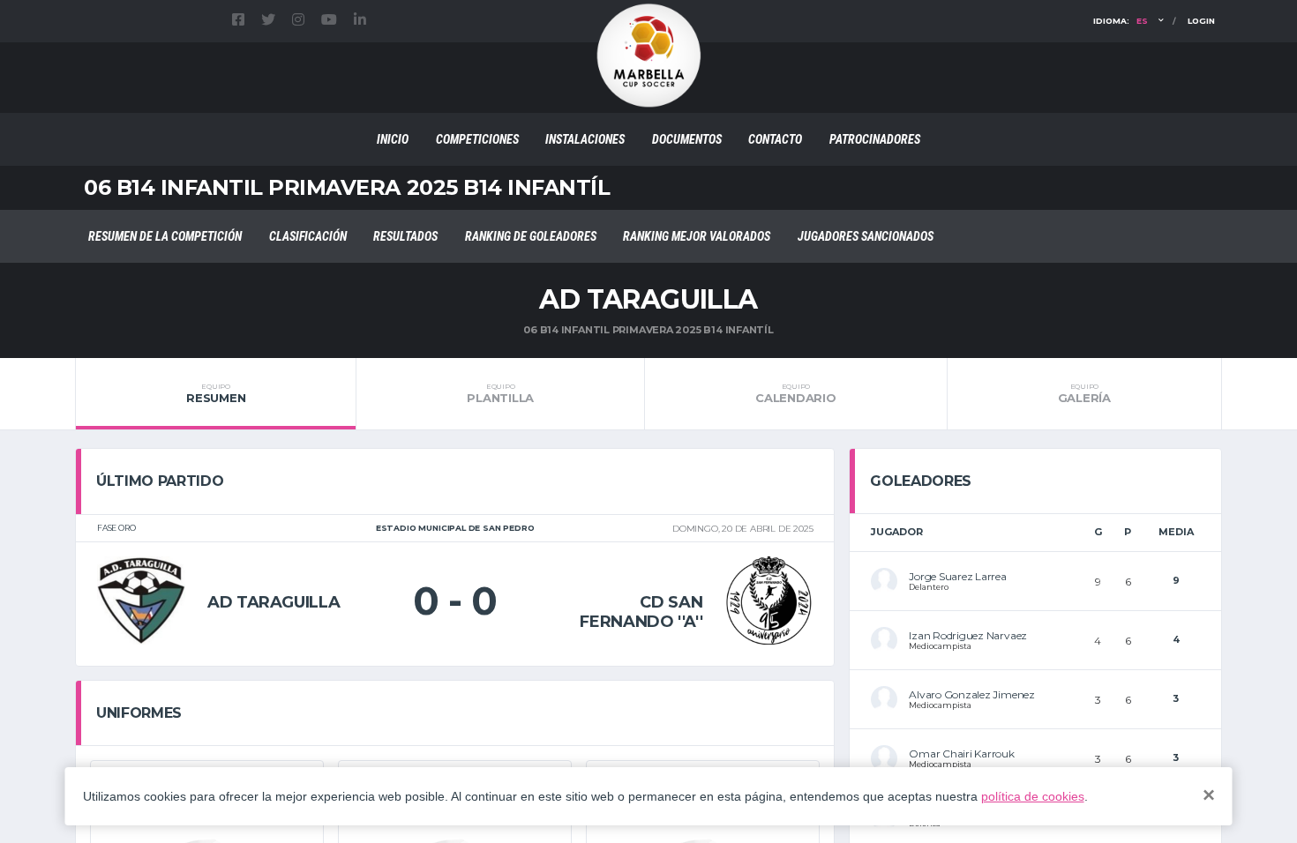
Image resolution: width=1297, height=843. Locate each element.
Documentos (687, 139)
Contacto (775, 139)
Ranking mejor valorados (696, 236)
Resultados (405, 236)
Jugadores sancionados (865, 236)
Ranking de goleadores (530, 236)
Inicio (393, 139)
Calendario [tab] (795, 393)
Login (1201, 21)
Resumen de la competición (165, 236)
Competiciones (477, 139)
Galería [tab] (1084, 393)
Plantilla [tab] (500, 393)
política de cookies (1032, 796)
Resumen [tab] (215, 393)
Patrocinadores (874, 139)
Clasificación (308, 236)
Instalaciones (585, 139)
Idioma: (1120, 21)
